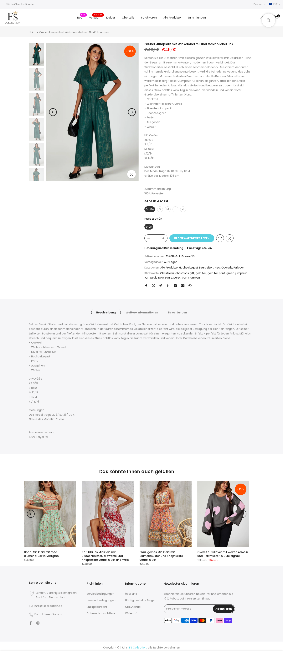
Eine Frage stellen (199, 248)
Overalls (226, 267)
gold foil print (216, 273)
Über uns (131, 594)
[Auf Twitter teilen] (153, 285)
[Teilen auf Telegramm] (175, 285)
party (177, 277)
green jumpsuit (236, 273)
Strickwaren (149, 17)
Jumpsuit (150, 277)
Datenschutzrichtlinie (101, 613)
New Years (165, 277)
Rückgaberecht (97, 607)
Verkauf (95, 17)
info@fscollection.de (21, 4)
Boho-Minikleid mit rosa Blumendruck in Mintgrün (41, 554)
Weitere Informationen (142, 312)
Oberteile (128, 17)
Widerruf (131, 613)
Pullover (239, 267)
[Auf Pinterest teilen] (160, 285)
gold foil (201, 273)
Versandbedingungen (101, 600)
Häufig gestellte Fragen (140, 600)
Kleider (110, 17)
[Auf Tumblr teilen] (168, 285)
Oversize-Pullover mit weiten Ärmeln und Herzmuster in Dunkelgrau (222, 554)
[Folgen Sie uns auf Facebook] (30, 623)
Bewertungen (177, 312)
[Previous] (53, 112)
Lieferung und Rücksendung (163, 248)
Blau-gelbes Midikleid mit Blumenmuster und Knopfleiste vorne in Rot (161, 556)
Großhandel (133, 607)
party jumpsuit (192, 277)
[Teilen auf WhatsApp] (190, 285)
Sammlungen (197, 17)
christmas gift (184, 273)
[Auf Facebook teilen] (146, 285)
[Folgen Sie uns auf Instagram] (38, 623)
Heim (32, 32)
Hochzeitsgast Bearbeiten (196, 267)
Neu (81, 17)
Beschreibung (106, 312)
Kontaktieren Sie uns (48, 614)
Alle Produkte (172, 17)
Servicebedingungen (100, 594)
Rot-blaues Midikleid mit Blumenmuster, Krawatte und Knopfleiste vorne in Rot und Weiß (105, 556)
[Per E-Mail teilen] (182, 285)
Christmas (167, 273)
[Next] (132, 112)
